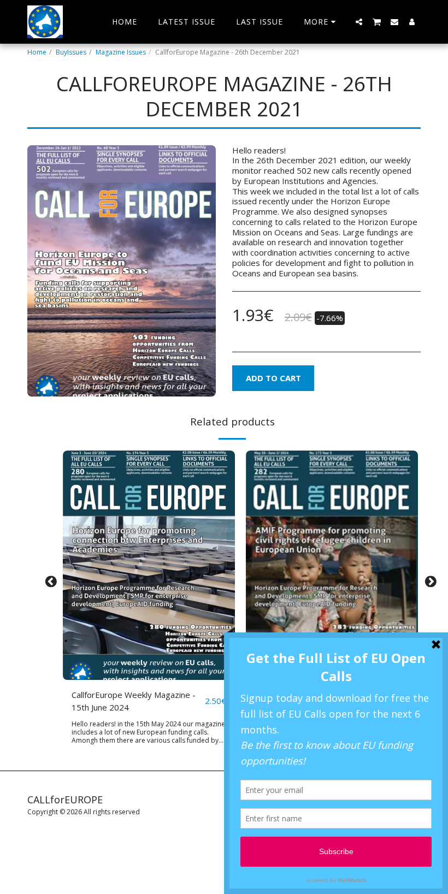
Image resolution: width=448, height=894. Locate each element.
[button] (359, 21)
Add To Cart (151, 675)
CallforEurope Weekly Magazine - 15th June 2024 (134, 701)
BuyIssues (71, 52)
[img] (149, 565)
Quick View (149, 656)
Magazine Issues (121, 52)
